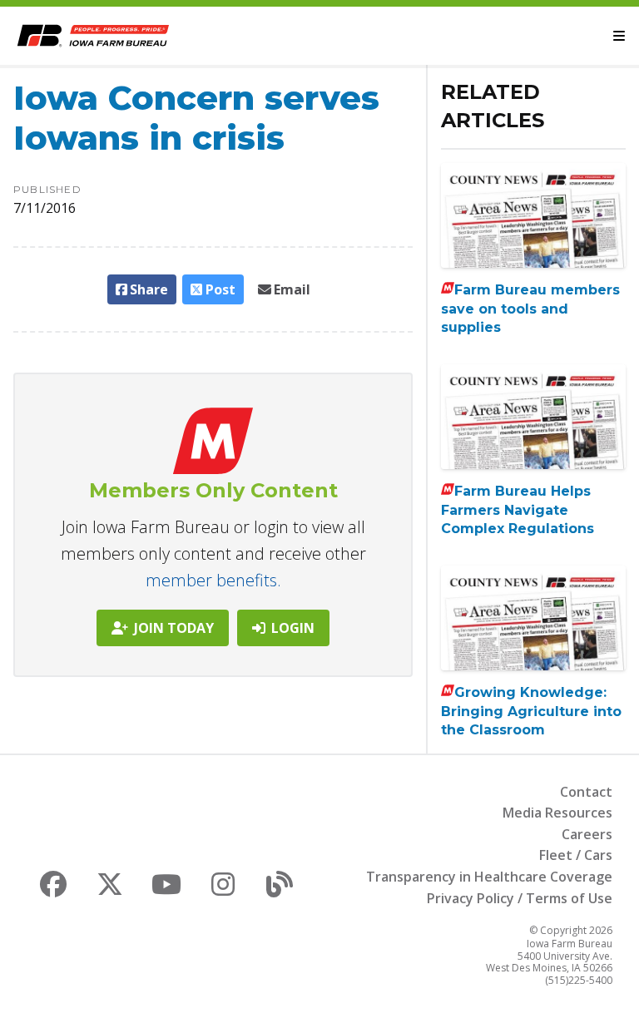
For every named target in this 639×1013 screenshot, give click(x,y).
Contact (586, 792)
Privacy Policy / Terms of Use (519, 898)
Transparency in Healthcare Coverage (489, 876)
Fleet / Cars (575, 855)
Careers (587, 834)
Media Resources (557, 812)
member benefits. (213, 580)
